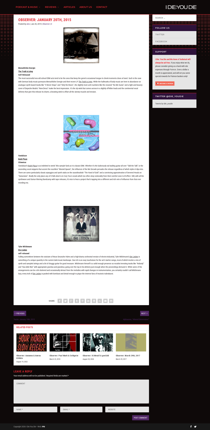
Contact (101, 7)
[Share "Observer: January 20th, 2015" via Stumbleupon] (100, 301)
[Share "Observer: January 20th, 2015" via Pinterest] (82, 301)
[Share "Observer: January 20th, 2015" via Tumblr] (77, 301)
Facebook (161, 41)
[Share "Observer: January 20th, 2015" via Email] (105, 301)
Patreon (173, 69)
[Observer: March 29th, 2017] (131, 342)
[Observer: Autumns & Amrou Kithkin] (31, 342)
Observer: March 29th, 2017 (128, 355)
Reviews (50, 7)
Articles (69, 7)
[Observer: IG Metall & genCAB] (98, 342)
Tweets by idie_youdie (164, 103)
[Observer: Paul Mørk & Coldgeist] (65, 342)
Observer (46, 24)
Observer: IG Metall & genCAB (96, 355)
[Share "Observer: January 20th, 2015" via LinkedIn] (88, 301)
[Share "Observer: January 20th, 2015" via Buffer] (94, 301)
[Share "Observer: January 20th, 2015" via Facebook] (60, 301)
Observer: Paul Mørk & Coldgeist (64, 355)
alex (28, 24)
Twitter (159, 34)
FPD (43, 427)
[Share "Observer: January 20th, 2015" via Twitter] (65, 301)
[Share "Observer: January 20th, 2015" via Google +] (71, 301)
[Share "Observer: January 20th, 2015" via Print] (111, 301)
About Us (85, 7)
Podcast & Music (27, 7)
